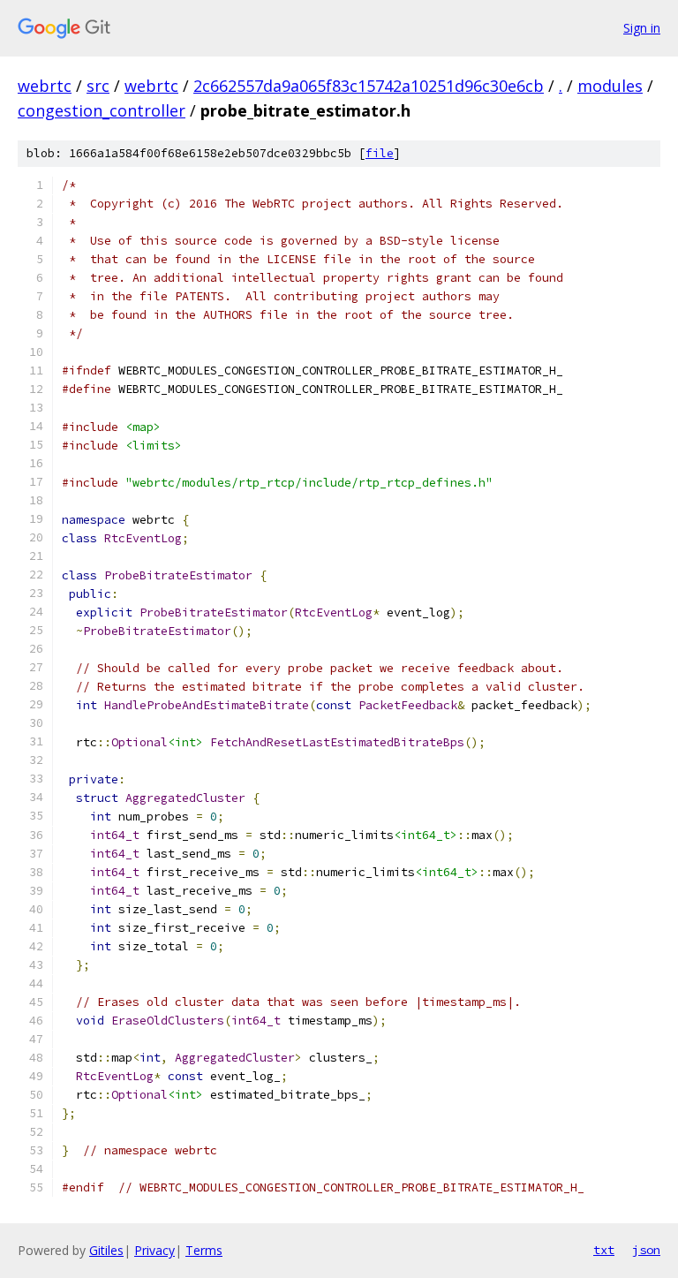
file (379, 153)
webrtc (45, 85)
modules (610, 85)
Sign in (641, 27)
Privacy (154, 1250)
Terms (203, 1250)
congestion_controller (101, 110)
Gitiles (106, 1250)
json (646, 1250)
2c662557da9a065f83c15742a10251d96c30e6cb (368, 85)
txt (603, 1250)
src (98, 85)
